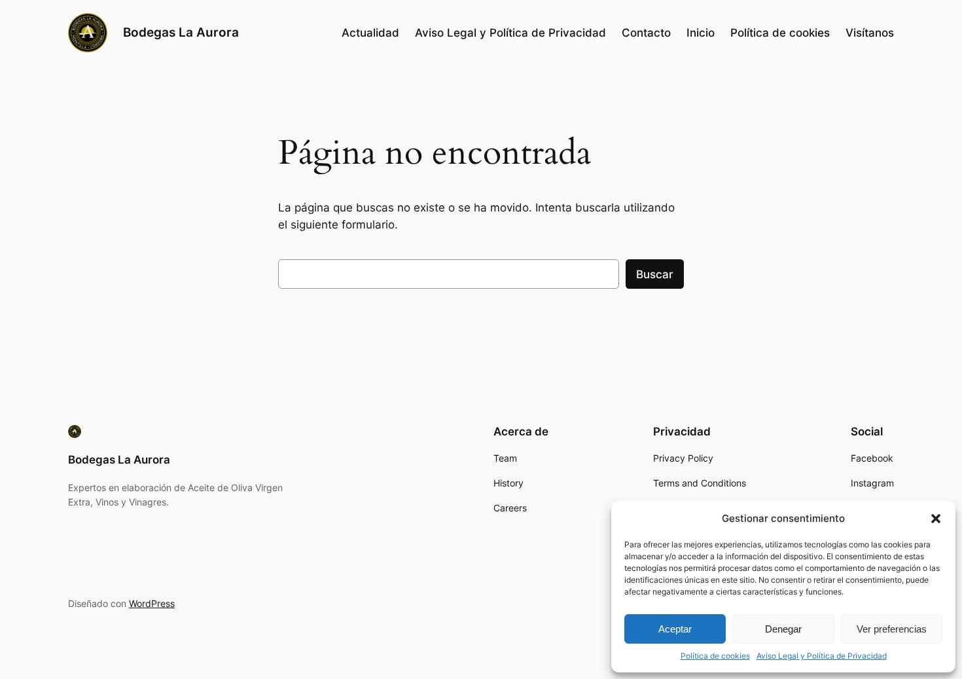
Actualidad (370, 32)
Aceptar (675, 628)
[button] (935, 518)
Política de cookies (715, 656)
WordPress (152, 603)
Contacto (646, 32)
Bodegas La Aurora (181, 32)
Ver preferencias (892, 628)
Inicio (700, 32)
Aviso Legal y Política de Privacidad (822, 656)
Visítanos (870, 32)
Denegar (783, 628)
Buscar (654, 274)
